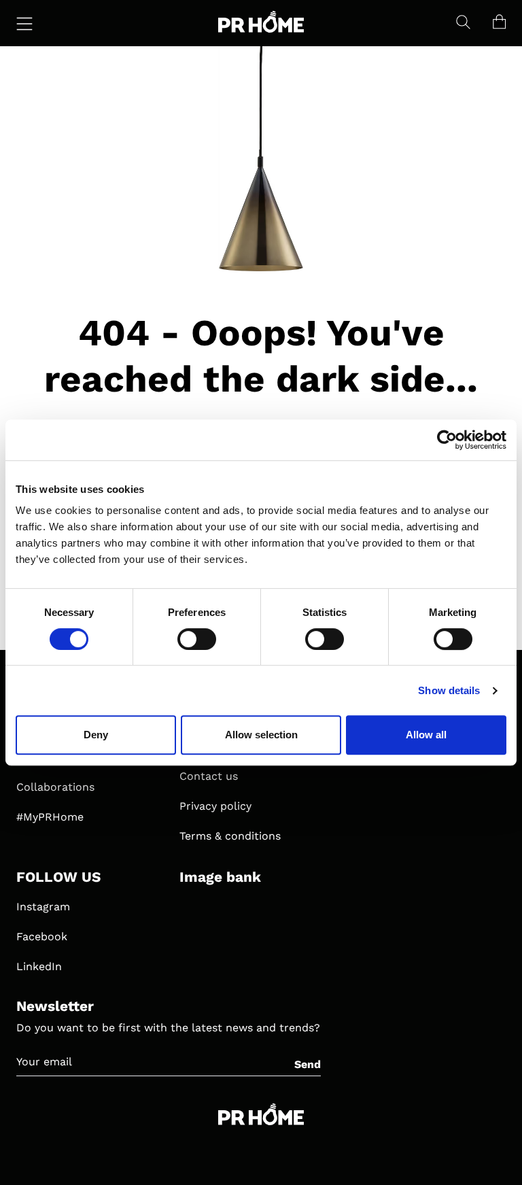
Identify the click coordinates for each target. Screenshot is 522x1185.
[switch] (196, 639)
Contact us (208, 776)
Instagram (43, 906)
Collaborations (55, 786)
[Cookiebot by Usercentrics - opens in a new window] (446, 440)
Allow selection (261, 734)
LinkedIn (39, 966)
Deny (96, 734)
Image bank (220, 877)
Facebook (41, 936)
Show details (449, 690)
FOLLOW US (58, 877)
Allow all (426, 734)
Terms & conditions (230, 835)
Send (307, 1064)
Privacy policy (215, 806)
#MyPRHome (50, 816)
